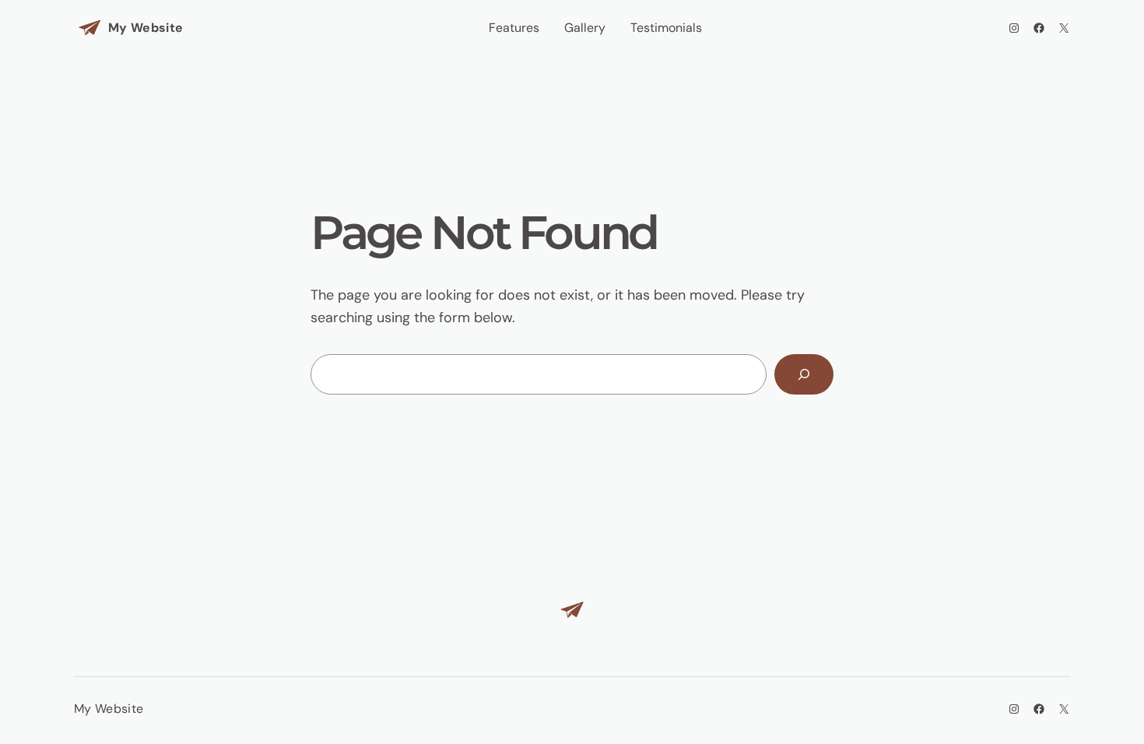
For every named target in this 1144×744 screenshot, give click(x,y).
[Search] (803, 374)
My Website (145, 27)
